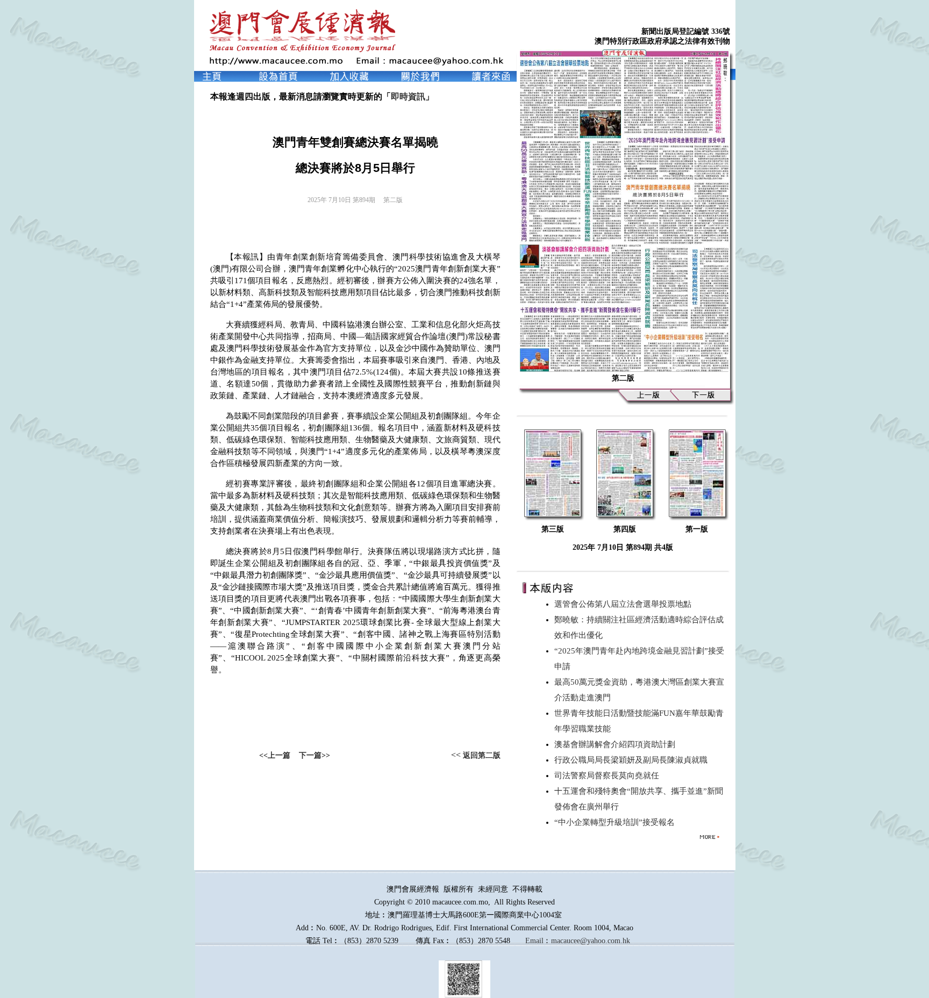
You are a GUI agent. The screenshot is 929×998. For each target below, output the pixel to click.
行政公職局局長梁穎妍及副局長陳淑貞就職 (633, 760)
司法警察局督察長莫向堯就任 (608, 775)
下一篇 (310, 755)
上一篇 (279, 755)
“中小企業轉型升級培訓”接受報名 (616, 822)
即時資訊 (408, 96)
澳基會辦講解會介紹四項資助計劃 (617, 744)
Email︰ (538, 941)
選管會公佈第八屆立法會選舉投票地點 (625, 604)
